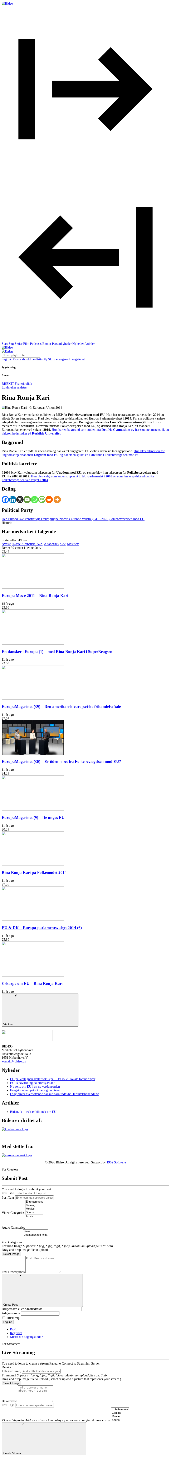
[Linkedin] (12, 499)
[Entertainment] (34, 1202)
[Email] (27, 499)
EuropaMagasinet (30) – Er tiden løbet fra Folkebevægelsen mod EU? (61, 761)
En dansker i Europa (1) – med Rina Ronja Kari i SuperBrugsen (57, 651)
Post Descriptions (13, 1272)
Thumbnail (9, 1375)
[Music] (30, 1216)
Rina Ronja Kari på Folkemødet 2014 (34, 872)
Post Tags (8, 1197)
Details (6, 1367)
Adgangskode (11, 1313)
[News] (35, 1231)
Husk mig (13, 1318)
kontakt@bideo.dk (14, 1061)
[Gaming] (34, 1205)
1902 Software (116, 1162)
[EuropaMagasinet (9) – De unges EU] (33, 809)
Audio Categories (13, 1227)
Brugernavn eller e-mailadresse (22, 1309)
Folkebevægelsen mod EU (127, 519)
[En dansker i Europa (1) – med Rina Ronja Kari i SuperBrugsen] (33, 643)
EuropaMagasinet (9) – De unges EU (33, 817)
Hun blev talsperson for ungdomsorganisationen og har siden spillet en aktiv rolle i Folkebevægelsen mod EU (83, 453)
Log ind (7, 1322)
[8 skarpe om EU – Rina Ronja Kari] (33, 975)
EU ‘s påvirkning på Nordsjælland (32, 1083)
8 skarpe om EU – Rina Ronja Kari (32, 983)
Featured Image (12, 1246)
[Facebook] (5, 499)
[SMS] (41, 499)
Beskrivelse (9, 1401)
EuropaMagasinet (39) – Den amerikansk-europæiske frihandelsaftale (61, 706)
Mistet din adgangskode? (26, 1337)
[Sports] (34, 1212)
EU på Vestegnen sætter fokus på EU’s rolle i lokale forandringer (52, 1079)
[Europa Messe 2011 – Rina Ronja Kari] (33, 587)
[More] (57, 499)
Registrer (16, 1333)
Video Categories (13, 1212)
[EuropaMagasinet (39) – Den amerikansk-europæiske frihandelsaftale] (33, 698)
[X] (20, 499)
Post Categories (12, 1242)
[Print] (49, 499)
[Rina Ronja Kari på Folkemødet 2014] (33, 864)
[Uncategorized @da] (35, 1235)
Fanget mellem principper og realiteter (35, 1090)
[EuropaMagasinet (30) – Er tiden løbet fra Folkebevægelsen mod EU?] (33, 753)
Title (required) (11, 1371)
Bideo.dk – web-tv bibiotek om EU (33, 1111)
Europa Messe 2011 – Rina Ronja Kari (35, 595)
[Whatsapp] (34, 499)
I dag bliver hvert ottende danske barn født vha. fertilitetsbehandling (54, 1094)
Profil (13, 1329)
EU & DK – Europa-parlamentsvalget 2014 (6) (42, 927)
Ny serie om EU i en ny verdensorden (35, 1086)
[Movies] (34, 1209)
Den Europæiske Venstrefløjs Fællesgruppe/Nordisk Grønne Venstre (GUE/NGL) (55, 519)
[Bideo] (7, 3)
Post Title (8, 1193)
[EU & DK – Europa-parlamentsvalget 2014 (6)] (33, 919)
